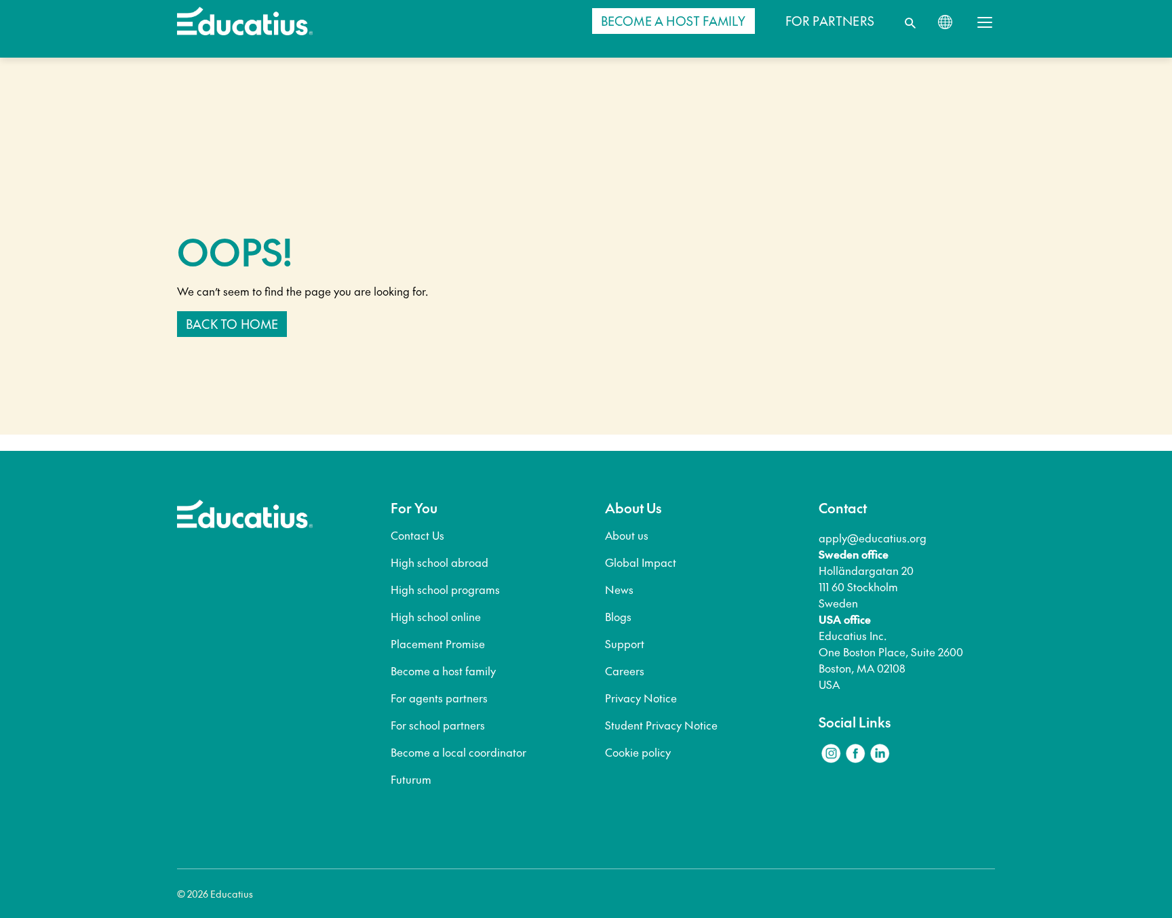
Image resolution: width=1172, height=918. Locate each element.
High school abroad (439, 562)
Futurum (411, 779)
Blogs (618, 616)
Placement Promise (438, 643)
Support (624, 643)
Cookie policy (638, 751)
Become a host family (443, 670)
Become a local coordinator (458, 751)
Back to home (232, 323)
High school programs (445, 589)
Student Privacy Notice (661, 724)
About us (626, 534)
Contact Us (417, 534)
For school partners (438, 724)
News (619, 589)
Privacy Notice (641, 697)
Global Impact (640, 562)
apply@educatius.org (872, 537)
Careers (624, 670)
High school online (436, 616)
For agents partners (439, 697)
